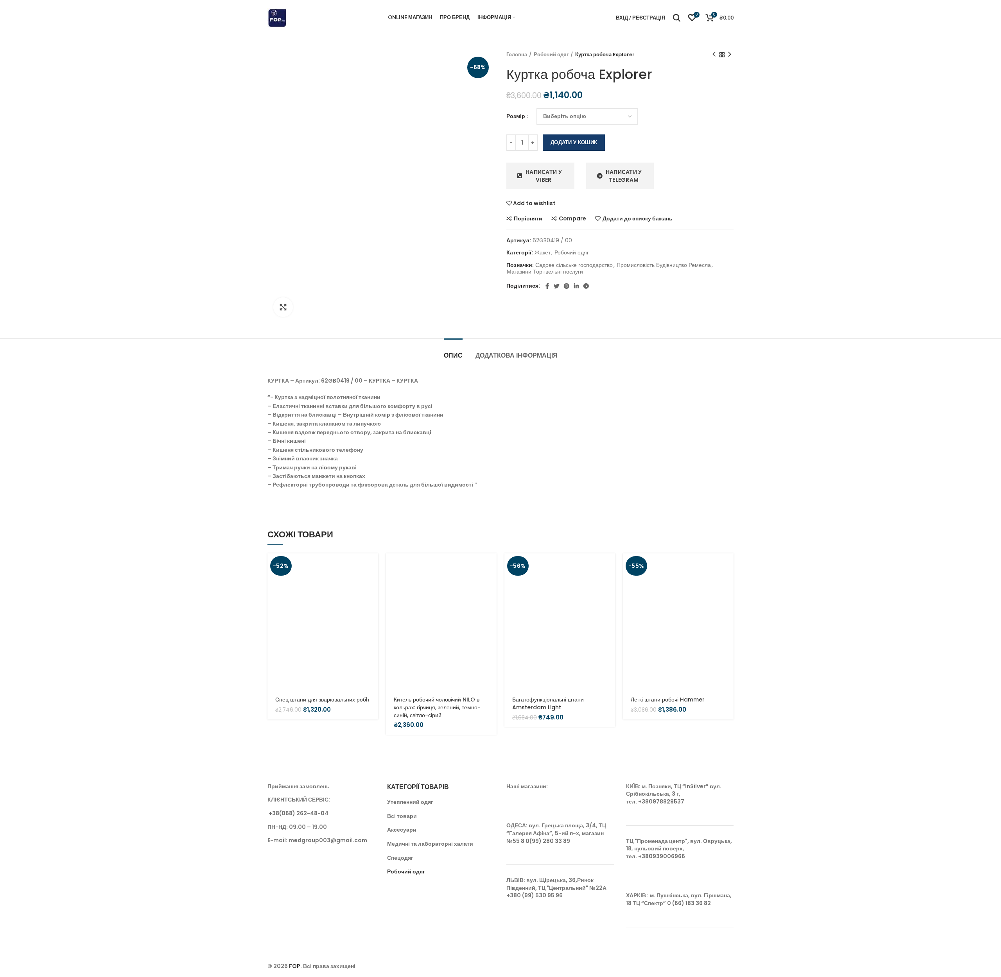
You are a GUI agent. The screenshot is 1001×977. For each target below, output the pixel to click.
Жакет (543, 252)
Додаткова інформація (516, 355)
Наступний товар (730, 55)
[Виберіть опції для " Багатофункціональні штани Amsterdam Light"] (609, 566)
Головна (516, 54)
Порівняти (528, 218)
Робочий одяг (551, 54)
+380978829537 (661, 801)
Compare (572, 218)
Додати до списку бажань (638, 218)
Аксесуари (401, 830)
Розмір (516, 116)
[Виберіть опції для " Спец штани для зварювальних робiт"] (372, 566)
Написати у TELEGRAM (624, 176)
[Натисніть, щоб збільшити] (283, 307)
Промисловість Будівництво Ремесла (664, 265)
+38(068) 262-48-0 (297, 813)
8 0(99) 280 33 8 (544, 841)
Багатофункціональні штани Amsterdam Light (548, 703)
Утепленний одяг (410, 802)
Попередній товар (714, 55)
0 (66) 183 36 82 (689, 903)
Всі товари (402, 816)
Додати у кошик (574, 142)
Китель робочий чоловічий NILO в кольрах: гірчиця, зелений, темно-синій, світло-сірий (437, 707)
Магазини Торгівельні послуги (545, 271)
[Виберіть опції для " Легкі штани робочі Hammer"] (727, 566)
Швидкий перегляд (372, 583)
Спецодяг (400, 858)
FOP (294, 966)
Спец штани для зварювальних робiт (322, 699)
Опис (453, 355)
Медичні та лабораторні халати (430, 844)
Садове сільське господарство (574, 265)
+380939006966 (661, 856)
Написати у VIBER (544, 176)
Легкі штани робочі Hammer (668, 699)
